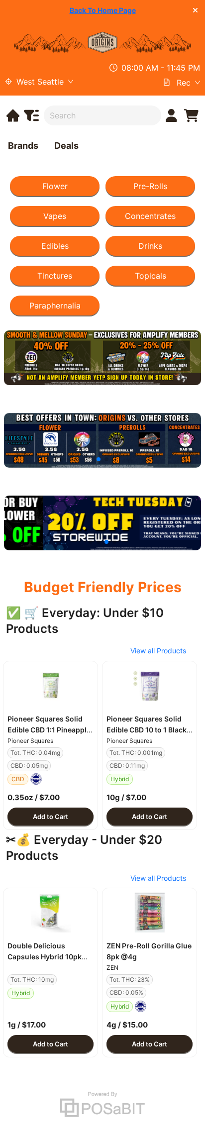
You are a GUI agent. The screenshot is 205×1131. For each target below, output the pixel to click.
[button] (50, 686)
